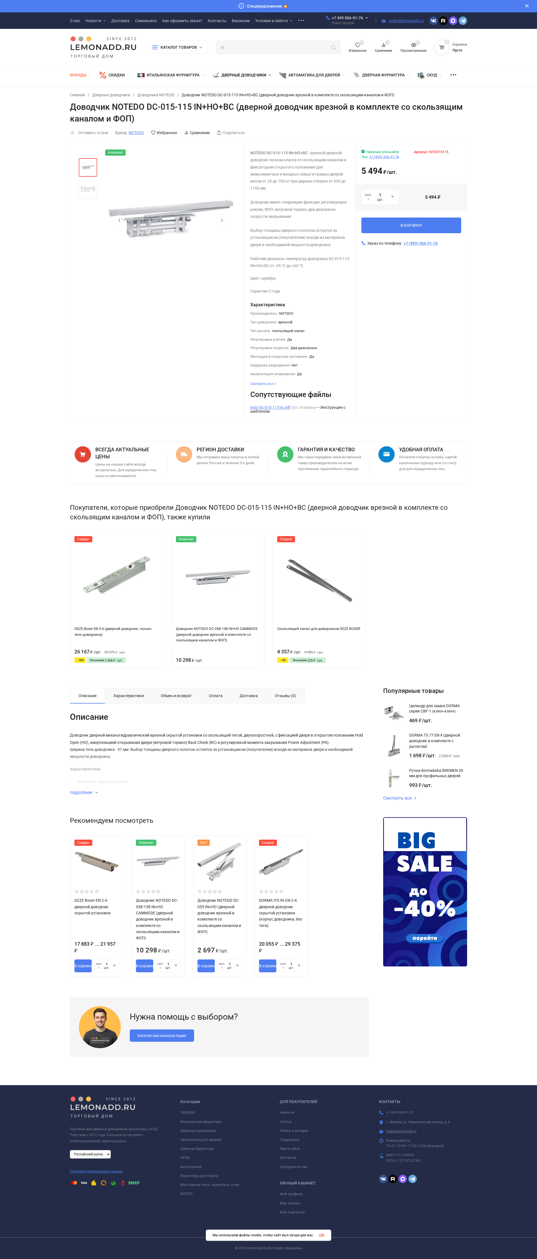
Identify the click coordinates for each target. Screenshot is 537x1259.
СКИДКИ (187, 1112)
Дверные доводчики (111, 95)
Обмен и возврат (294, 1131)
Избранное (167, 132)
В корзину (83, 966)
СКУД (185, 1157)
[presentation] (119, 220)
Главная (77, 95)
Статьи (285, 1122)
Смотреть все (397, 798)
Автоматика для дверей (200, 1139)
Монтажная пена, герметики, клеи (209, 1185)
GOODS (186, 1194)
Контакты (288, 1157)
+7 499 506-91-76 (347, 18)
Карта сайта (290, 1148)
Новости (287, 1112)
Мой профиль (291, 1194)
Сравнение (200, 132)
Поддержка (289, 1139)
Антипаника (190, 1167)
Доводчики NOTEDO (156, 95)
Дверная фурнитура (197, 1148)
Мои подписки (292, 1212)
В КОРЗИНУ (411, 225)
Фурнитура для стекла (199, 1176)
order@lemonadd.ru (406, 20)
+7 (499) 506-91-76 (384, 157)
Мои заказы (290, 1203)
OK (321, 1235)
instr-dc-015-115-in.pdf (270, 407)
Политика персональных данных (96, 1171)
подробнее (81, 792)
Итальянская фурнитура (201, 1122)
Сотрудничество (293, 1167)
